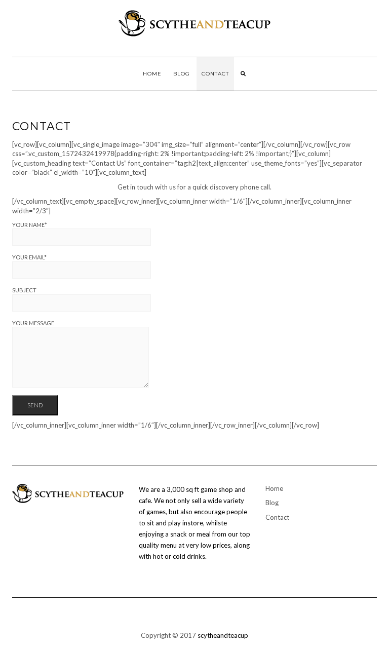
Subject (24, 290)
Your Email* (29, 257)
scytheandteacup (223, 635)
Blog (181, 73)
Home (152, 73)
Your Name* (29, 224)
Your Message (33, 323)
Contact (215, 73)
